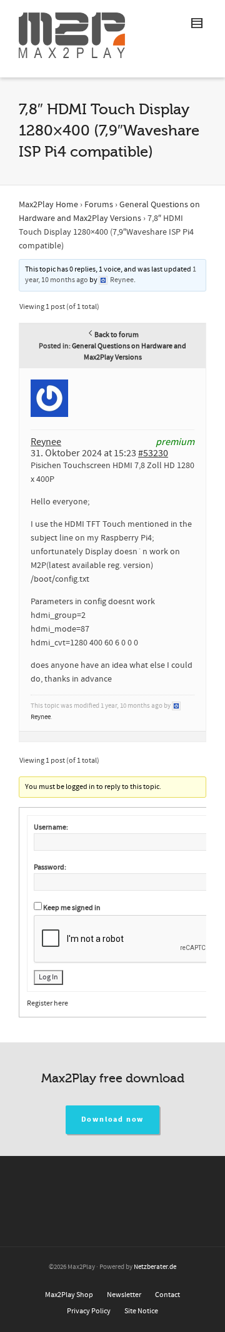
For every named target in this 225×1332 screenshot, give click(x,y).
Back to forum (116, 335)
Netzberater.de (155, 1267)
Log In (48, 977)
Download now (112, 1119)
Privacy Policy (89, 1311)
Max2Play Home (48, 204)
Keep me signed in (72, 908)
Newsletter (124, 1295)
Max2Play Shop (69, 1295)
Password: (50, 867)
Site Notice (141, 1311)
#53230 (153, 453)
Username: (51, 827)
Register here (47, 1003)
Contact (167, 1295)
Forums (98, 204)
